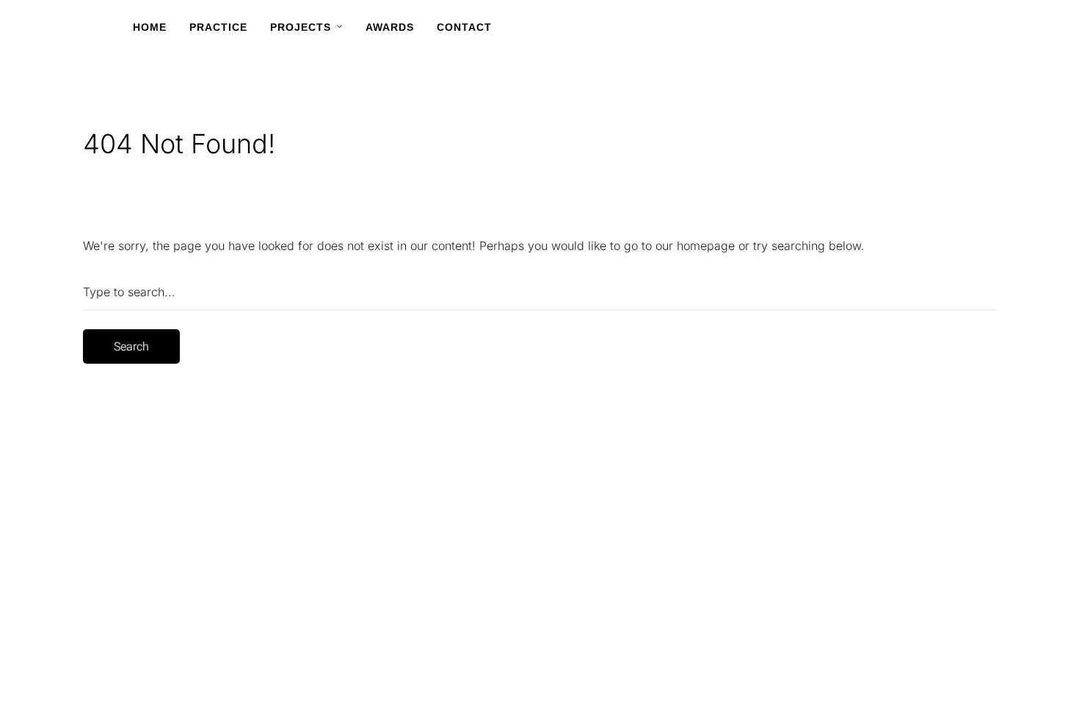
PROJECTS (300, 27)
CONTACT (464, 27)
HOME (150, 27)
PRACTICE (218, 27)
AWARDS (390, 27)
